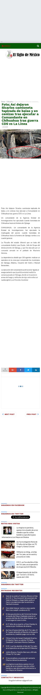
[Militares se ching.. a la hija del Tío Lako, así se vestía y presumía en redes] (8, 555)
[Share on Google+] (13, 370)
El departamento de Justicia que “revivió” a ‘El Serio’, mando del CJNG (27, 574)
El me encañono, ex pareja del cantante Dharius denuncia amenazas (20, 659)
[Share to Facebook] (20, 370)
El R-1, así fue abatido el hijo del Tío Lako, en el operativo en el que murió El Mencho (27, 564)
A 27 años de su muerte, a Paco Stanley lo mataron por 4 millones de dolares (21, 625)
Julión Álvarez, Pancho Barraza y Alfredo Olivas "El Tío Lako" (21, 653)
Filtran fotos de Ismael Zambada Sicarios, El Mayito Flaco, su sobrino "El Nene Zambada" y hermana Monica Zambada (21, 640)
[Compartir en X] (28, 370)
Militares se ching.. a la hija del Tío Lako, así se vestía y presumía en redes (27, 554)
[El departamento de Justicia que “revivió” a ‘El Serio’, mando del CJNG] (8, 575)
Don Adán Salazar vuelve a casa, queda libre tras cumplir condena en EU (20, 609)
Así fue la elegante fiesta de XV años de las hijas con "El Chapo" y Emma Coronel (27, 544)
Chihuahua (9, 102)
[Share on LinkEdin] (36, 370)
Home (3, 102)
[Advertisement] (20, 20)
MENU (7, 46)
